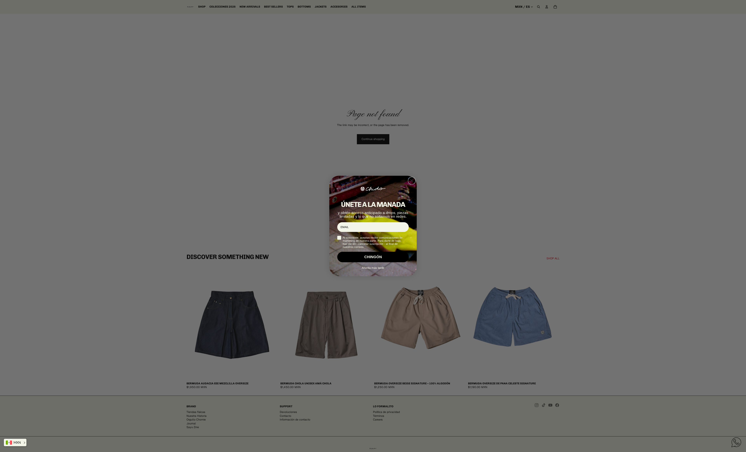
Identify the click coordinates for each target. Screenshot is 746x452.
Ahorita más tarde (373, 267)
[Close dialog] (411, 180)
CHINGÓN (373, 257)
